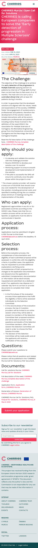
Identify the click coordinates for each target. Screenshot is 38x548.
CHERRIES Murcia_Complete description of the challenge (16, 378)
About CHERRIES (8, 501)
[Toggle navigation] (33, 4)
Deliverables (7, 507)
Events (4, 510)
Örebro (22, 522)
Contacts (23, 510)
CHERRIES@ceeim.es (9, 237)
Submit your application (17, 410)
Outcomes (23, 504)
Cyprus (4, 522)
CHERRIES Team (25, 501)
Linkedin (22, 536)
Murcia (16, 57)
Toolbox (5, 504)
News (21, 507)
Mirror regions (26, 525)
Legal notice (14, 445)
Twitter (5, 536)
